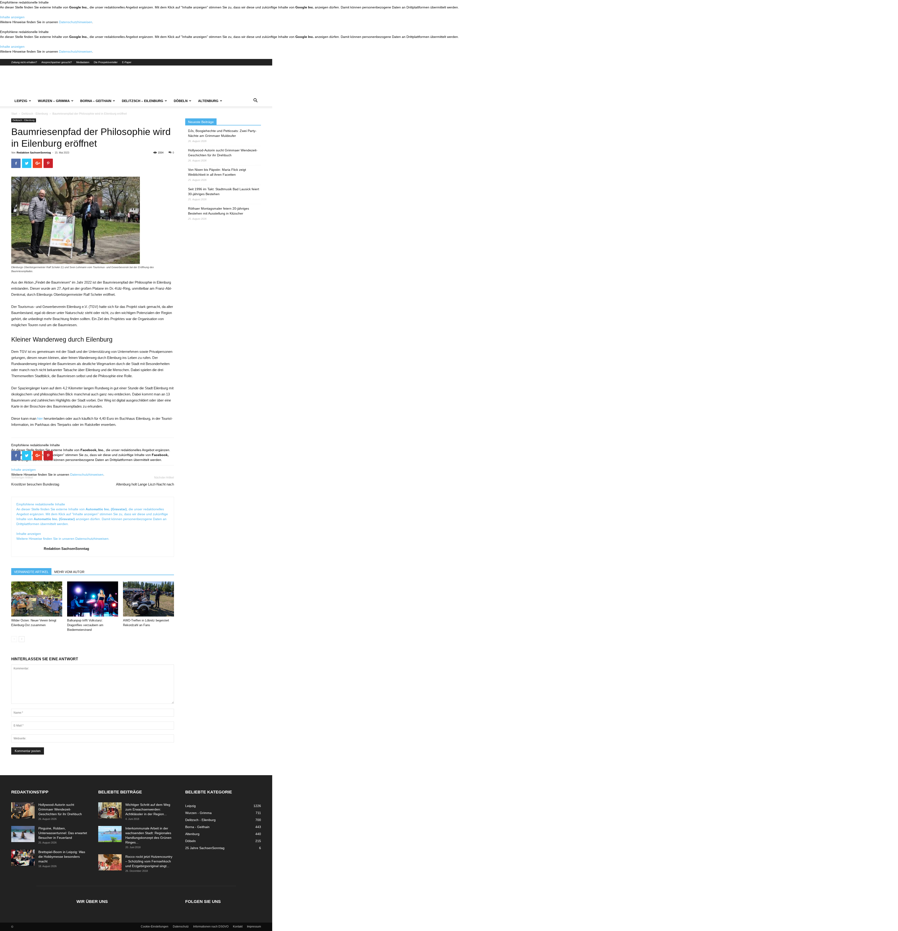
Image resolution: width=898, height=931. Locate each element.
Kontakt (238, 926)
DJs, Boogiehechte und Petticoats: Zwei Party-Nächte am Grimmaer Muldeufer (222, 133)
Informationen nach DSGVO (210, 926)
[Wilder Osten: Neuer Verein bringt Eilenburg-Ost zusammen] (36, 599)
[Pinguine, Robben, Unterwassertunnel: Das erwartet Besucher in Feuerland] (23, 834)
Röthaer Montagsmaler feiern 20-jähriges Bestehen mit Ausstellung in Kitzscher (218, 211)
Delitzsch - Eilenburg (35, 113)
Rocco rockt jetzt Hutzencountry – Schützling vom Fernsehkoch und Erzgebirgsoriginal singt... (148, 861)
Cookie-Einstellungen (154, 926)
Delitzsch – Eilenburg (142, 101)
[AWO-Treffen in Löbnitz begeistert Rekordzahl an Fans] (148, 599)
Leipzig (20, 101)
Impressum (254, 926)
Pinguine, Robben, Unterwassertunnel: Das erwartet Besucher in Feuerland (62, 833)
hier (40, 418)
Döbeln (181, 101)
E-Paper (126, 62)
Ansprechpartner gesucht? (56, 62)
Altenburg (208, 101)
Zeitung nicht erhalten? (24, 62)
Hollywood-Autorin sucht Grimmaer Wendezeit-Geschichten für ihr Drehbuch (222, 152)
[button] (255, 101)
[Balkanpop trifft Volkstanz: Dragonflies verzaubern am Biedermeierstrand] (92, 599)
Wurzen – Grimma (54, 101)
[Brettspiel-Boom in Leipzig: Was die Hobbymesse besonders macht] (23, 858)
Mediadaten (82, 62)
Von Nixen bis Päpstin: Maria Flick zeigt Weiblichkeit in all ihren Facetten (217, 172)
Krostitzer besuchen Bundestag (35, 484)
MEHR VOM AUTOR (69, 572)
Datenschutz (181, 926)
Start (14, 113)
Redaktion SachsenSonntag (34, 152)
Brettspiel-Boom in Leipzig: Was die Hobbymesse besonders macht (61, 856)
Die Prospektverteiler (106, 62)
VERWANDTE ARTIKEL (31, 572)
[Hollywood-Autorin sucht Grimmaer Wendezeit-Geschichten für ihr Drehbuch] (23, 810)
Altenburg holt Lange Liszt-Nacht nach (145, 484)
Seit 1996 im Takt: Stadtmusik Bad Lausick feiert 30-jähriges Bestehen (223, 191)
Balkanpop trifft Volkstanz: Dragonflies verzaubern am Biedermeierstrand (85, 625)
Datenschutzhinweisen (75, 22)
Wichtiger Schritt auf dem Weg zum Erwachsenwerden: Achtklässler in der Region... (147, 809)
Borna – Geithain (95, 101)
